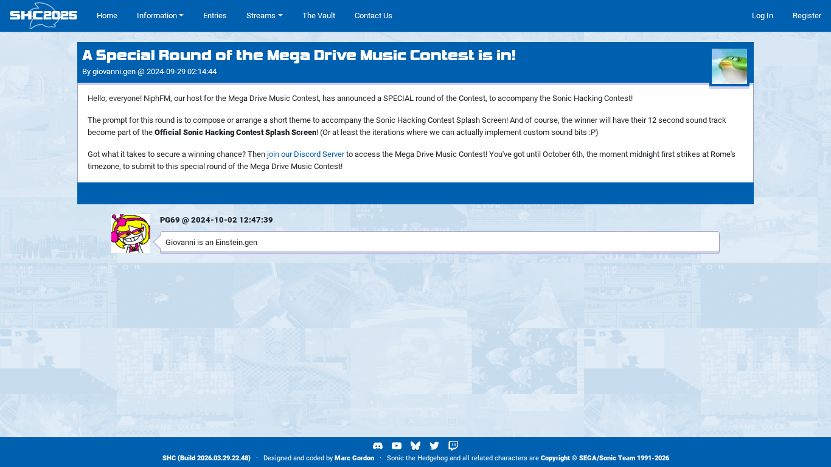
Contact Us (373, 15)
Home (107, 15)
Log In (762, 15)
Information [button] (157, 15)
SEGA (588, 458)
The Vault (318, 15)
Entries (215, 15)
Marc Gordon (354, 458)
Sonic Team (617, 458)
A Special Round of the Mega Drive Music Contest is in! (299, 55)
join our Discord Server (305, 154)
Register (807, 15)
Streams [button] (261, 15)
